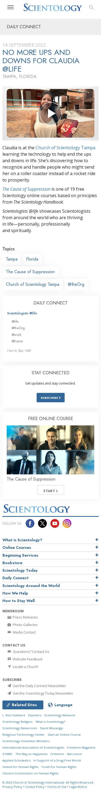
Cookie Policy (34, 787)
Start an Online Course (64, 735)
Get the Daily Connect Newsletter (39, 685)
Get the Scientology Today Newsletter (42, 693)
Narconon (74, 754)
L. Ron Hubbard (13, 715)
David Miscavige (51, 728)
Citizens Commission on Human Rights (30, 773)
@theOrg (76, 284)
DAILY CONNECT (50, 303)
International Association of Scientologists (33, 747)
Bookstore (12, 563)
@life (15, 321)
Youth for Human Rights (58, 767)
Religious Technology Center (23, 735)
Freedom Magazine (81, 747)
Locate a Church (25, 666)
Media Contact (24, 632)
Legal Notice (78, 787)
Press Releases (25, 617)
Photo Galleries (25, 624)
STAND (7, 754)
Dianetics (34, 715)
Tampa (12, 259)
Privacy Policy (12, 787)
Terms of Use (57, 787)
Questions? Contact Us (30, 651)
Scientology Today (20, 570)
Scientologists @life (22, 313)
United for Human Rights (20, 767)
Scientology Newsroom (19, 728)
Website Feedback (27, 659)
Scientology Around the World (31, 585)
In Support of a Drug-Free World (57, 760)
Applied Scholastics (16, 760)
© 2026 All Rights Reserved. (48, 782)
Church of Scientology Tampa (65, 148)
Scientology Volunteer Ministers (26, 741)
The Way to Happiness (31, 754)
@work (16, 334)
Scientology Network (59, 715)
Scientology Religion (17, 722)
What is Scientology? (22, 540)
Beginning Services (20, 555)
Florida (32, 259)
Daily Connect (15, 578)
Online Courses (16, 547)
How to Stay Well (19, 350)
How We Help (15, 593)
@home (17, 341)
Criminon (57, 754)
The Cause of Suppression (26, 189)
